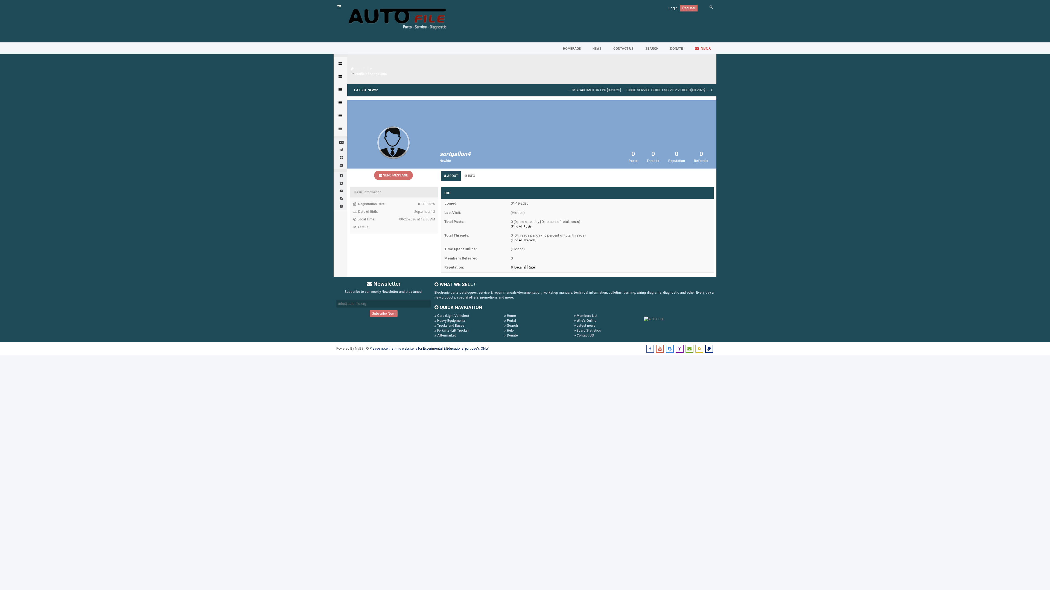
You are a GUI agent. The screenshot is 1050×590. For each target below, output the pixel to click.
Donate (512, 335)
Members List (586, 316)
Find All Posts (522, 226)
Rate (531, 267)
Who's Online (586, 321)
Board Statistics (588, 330)
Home (511, 316)
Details (519, 267)
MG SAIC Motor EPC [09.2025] (580, 90)
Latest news (585, 326)
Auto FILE (362, 68)
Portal (511, 321)
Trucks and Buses (450, 326)
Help (510, 330)
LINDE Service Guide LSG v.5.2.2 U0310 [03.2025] (649, 90)
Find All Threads (523, 240)
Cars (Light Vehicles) (452, 316)
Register (688, 8)
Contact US (585, 335)
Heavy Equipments (451, 321)
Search (512, 326)
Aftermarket (446, 335)
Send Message (395, 175)
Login (673, 8)
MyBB (359, 348)
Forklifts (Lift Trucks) (452, 330)
